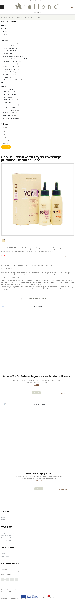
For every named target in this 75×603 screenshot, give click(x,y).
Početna (3, 17)
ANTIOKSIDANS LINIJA (9, 43)
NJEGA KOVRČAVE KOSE (10, 66)
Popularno (6, 131)
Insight (3, 40)
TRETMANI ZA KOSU (9, 113)
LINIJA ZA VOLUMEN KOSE (11, 61)
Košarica (32, 1)
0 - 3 (4, 31)
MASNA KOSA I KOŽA (9, 92)
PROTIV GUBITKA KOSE (10, 99)
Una (2, 86)
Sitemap (23, 598)
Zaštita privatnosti (6, 538)
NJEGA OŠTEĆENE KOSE (10, 69)
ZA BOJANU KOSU (8, 115)
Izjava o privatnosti (6, 535)
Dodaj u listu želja (63, 256)
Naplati (37, 1)
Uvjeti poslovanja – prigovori (9, 533)
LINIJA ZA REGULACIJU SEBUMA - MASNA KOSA (17, 59)
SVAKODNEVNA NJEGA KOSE (12, 80)
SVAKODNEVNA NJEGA (10, 110)
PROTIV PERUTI (7, 102)
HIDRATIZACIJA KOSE (9, 89)
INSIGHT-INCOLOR (7, 83)
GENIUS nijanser (6, 29)
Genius (8, 17)
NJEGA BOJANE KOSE (9, 64)
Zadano (5, 127)
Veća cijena (6, 143)
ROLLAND (4, 519)
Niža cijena (6, 140)
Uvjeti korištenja (15, 598)
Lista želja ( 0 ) (37, 12)
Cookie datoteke (5, 598)
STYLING (5, 77)
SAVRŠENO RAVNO (9, 107)
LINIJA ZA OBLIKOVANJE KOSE (12, 56)
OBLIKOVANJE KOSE (9, 94)
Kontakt (42, 1)
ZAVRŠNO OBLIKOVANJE (10, 118)
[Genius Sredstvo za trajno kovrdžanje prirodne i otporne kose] (37, 199)
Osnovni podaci (5, 556)
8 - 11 (4, 37)
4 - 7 (4, 34)
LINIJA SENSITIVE (8, 53)
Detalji (36, 393)
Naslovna (3, 517)
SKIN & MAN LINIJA (8, 74)
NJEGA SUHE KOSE (8, 72)
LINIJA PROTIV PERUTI (9, 51)
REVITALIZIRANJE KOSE (10, 105)
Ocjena (5, 134)
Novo (4, 137)
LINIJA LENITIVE (7, 45)
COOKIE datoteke (6, 540)
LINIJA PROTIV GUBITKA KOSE (12, 48)
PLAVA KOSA (7, 97)
